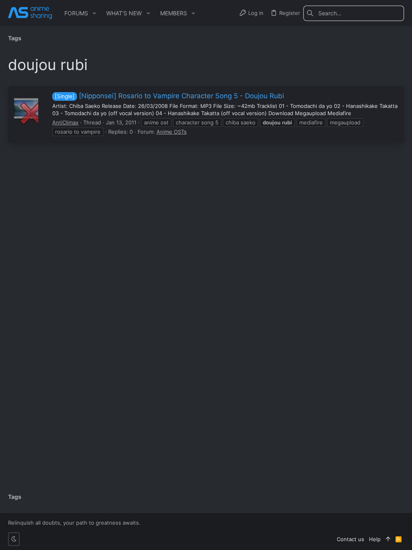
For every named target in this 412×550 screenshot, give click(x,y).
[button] (94, 13)
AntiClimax (65, 122)
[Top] (388, 539)
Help (375, 539)
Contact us (350, 539)
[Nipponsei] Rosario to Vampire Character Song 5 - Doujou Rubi (169, 96)
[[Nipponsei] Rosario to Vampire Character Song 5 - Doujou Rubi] (26, 108)
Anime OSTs (172, 131)
